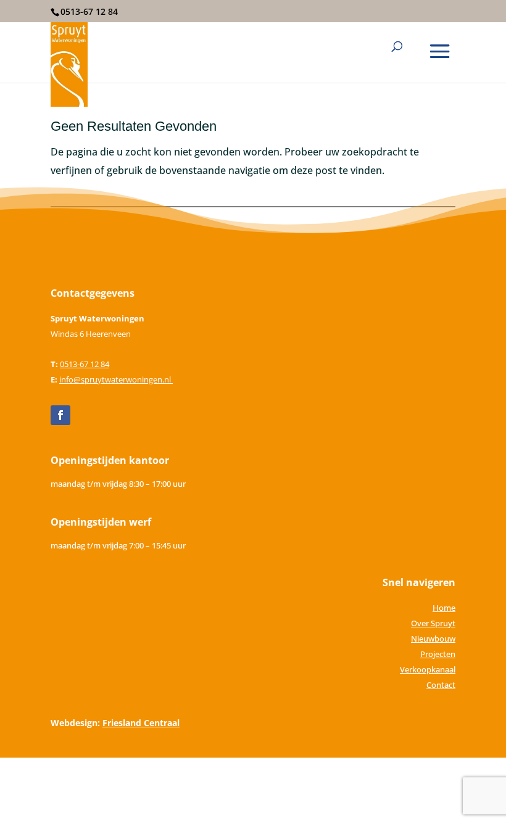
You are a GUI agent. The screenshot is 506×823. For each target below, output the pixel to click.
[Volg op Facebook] (60, 415)
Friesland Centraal (141, 723)
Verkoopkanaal (427, 669)
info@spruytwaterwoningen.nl (116, 379)
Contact (440, 684)
